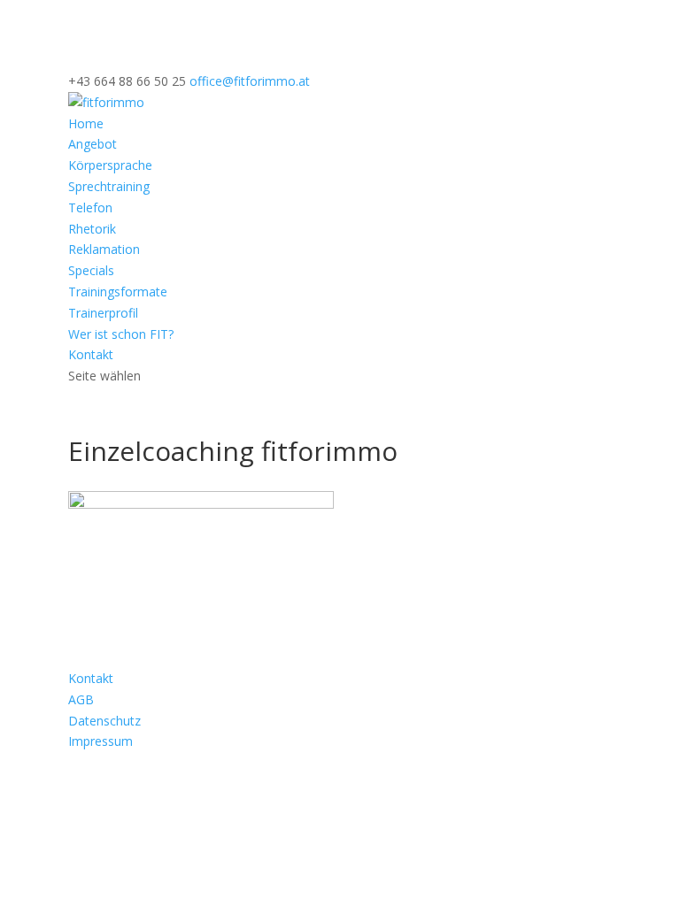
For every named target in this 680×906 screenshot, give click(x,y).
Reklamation (104, 249)
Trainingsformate (117, 291)
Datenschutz (104, 720)
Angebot (92, 143)
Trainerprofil (103, 312)
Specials (91, 270)
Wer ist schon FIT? (121, 334)
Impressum (100, 741)
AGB (81, 699)
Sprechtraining (109, 186)
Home (86, 123)
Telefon (90, 207)
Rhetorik (92, 228)
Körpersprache (110, 165)
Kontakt (90, 354)
